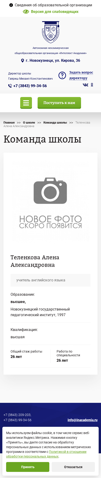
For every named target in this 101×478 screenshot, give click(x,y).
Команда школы (55, 122)
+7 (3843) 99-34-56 (30, 86)
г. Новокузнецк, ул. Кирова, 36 (53, 60)
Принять (28, 467)
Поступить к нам (59, 103)
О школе (29, 122)
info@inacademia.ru (82, 420)
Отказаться (73, 467)
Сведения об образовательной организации (53, 5)
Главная (9, 122)
